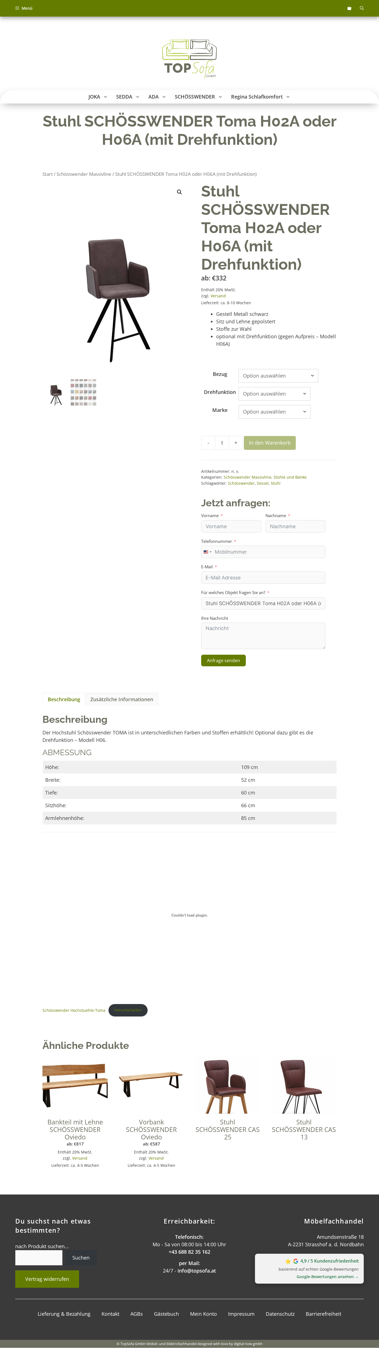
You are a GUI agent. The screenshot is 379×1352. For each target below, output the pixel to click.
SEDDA (124, 96)
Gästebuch (166, 1313)
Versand (218, 295)
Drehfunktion (220, 392)
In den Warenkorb (270, 442)
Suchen (81, 1257)
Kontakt (110, 1313)
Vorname (210, 515)
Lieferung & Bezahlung (64, 1313)
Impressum (241, 1313)
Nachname (276, 515)
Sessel (263, 483)
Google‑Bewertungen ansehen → (328, 1276)
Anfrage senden (223, 660)
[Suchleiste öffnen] (362, 8)
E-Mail (207, 566)
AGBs (136, 1313)
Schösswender (241, 483)
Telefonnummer (216, 541)
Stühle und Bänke (290, 477)
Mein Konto (203, 1313)
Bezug (220, 374)
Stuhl (276, 483)
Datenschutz (280, 1313)
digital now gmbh (248, 1343)
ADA (153, 96)
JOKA (94, 96)
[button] (106, 97)
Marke (220, 410)
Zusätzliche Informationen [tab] (121, 699)
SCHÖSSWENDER (195, 96)
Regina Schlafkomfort (257, 96)
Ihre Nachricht (214, 618)
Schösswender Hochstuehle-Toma (73, 1010)
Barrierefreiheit (323, 1313)
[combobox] (207, 552)
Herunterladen (128, 1010)
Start (47, 174)
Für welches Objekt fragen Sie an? (233, 592)
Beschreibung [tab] (64, 699)
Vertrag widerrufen (47, 1279)
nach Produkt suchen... (42, 1246)
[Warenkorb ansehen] (349, 8)
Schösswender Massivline (84, 174)
